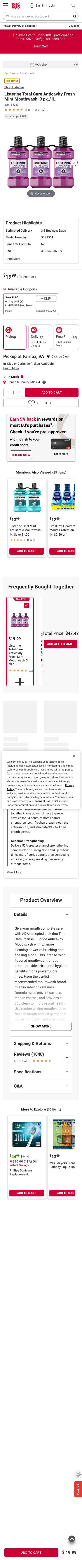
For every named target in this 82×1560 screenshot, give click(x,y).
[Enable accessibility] (78, 1474)
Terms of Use (42, 801)
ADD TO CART (52, 392)
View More (14, 872)
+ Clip (46, 298)
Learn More (41, 46)
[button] (41, 403)
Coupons (74, 25)
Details (8, 311)
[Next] (74, 162)
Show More (41, 1026)
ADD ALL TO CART (60, 644)
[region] (41, 780)
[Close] (74, 756)
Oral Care (9, 73)
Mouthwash (27, 73)
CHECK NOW (21, 455)
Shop (14, 87)
